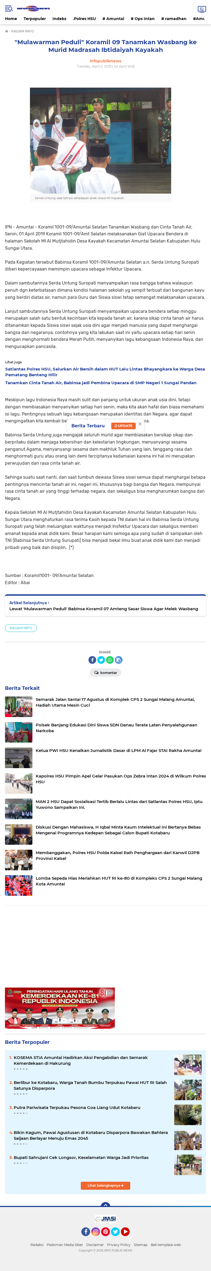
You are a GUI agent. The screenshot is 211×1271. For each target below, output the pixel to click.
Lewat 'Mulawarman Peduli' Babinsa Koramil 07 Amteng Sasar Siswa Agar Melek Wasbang (103, 608)
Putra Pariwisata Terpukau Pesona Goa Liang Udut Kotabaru (77, 1107)
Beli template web (166, 1245)
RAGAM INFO (21, 628)
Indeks (59, 18)
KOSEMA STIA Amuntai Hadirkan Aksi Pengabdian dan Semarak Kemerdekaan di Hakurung (81, 1060)
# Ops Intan (143, 18)
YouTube (129, 1238)
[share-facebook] (92, 660)
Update (124, 426)
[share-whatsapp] (110, 660)
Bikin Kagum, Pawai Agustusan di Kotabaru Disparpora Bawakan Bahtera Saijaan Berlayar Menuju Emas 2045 (91, 1135)
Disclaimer (95, 1245)
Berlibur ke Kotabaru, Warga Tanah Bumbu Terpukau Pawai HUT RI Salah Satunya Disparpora (90, 1085)
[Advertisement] (105, 949)
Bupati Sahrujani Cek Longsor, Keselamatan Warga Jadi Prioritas (81, 1157)
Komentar (108, 673)
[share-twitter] (101, 660)
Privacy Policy (119, 1245)
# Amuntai (113, 18)
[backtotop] (105, 1207)
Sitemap (141, 1245)
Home (11, 18)
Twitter (118, 1238)
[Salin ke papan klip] (119, 660)
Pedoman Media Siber (65, 1245)
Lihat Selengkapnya (104, 1185)
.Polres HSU (84, 18)
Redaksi (36, 1245)
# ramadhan (174, 18)
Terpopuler (35, 18)
